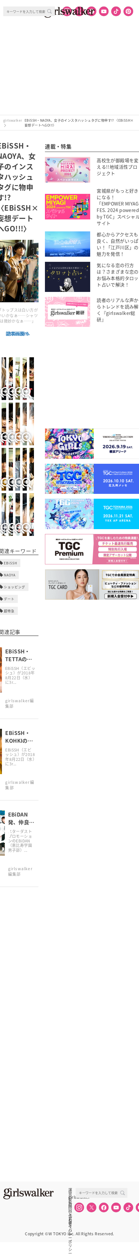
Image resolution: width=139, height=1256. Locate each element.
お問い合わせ (70, 1204)
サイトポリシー (70, 1211)
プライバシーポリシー (70, 1218)
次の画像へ (18, 333)
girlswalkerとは (71, 1197)
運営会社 (70, 1190)
